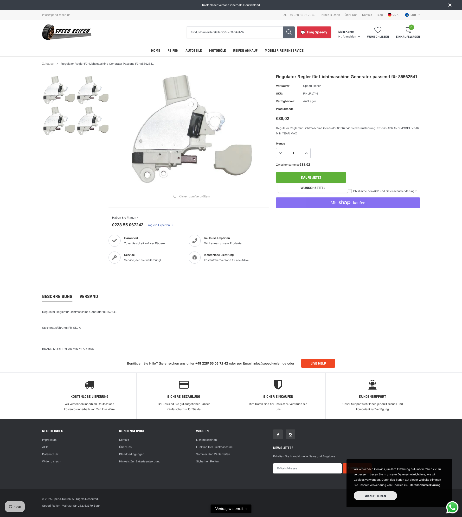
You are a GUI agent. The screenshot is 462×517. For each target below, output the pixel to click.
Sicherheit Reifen (207, 461)
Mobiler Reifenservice (284, 50)
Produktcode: (285, 109)
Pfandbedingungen (131, 454)
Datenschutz (50, 454)
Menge (280, 143)
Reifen (172, 50)
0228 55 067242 (127, 224)
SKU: (279, 93)
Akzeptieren (375, 495)
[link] (59, 90)
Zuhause (48, 63)
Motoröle (217, 50)
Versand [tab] (89, 297)
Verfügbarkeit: (285, 101)
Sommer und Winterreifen (213, 454)
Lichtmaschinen (206, 439)
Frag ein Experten (159, 225)
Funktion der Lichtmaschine (214, 447)
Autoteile (194, 50)
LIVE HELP (318, 363)
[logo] (66, 32)
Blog (380, 14)
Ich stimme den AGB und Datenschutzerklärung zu (385, 191)
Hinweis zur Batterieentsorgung (139, 461)
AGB (45, 447)
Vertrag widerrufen (231, 509)
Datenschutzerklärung (425, 485)
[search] (289, 32)
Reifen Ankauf (245, 50)
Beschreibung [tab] (57, 297)
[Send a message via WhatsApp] (452, 507)
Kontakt (367, 14)
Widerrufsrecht (51, 461)
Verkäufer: (283, 86)
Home (155, 50)
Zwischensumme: (287, 164)
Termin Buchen (330, 14)
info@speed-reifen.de (56, 14)
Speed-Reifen (312, 86)
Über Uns (351, 14)
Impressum (49, 439)
